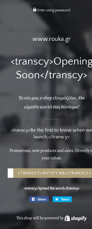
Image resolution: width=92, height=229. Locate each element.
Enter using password (53, 10)
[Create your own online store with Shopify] (75, 218)
